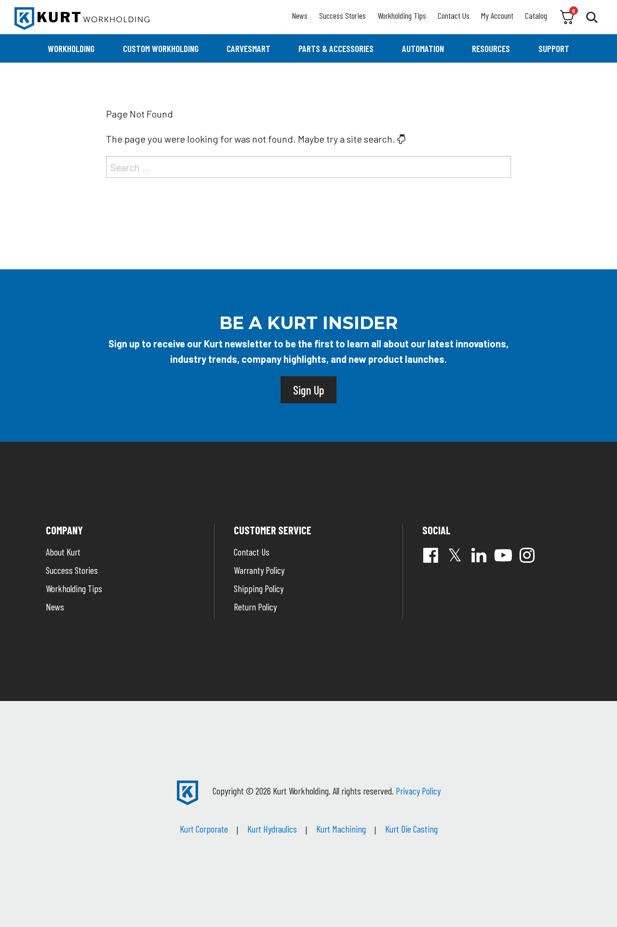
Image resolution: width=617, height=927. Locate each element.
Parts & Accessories (336, 48)
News (300, 15)
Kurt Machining (341, 828)
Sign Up (308, 390)
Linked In (479, 555)
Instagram (527, 555)
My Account (497, 15)
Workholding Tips (401, 15)
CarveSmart (248, 48)
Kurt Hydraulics (272, 828)
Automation (423, 48)
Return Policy (255, 606)
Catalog (536, 15)
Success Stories (342, 15)
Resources (491, 48)
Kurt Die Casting (411, 828)
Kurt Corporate (204, 828)
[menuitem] (71, 48)
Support (553, 48)
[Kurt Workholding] (81, 18)
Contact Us (453, 15)
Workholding (71, 48)
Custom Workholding (161, 48)
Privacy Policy (418, 790)
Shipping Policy (258, 588)
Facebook (431, 555)
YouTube (503, 555)
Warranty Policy (259, 570)
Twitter (455, 555)
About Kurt (63, 551)
